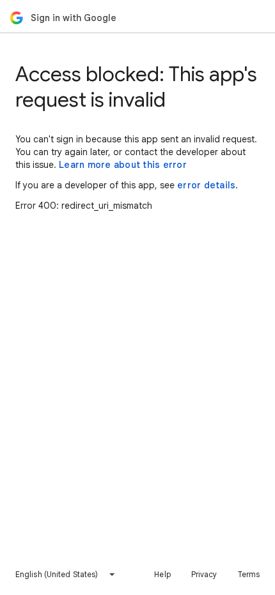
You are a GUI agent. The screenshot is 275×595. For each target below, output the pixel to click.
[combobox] (65, 574)
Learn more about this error (123, 164)
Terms (249, 574)
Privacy (204, 574)
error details (206, 185)
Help (162, 574)
